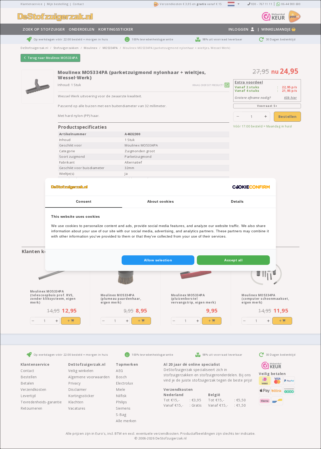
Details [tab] (237, 201)
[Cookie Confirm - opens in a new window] (251, 187)
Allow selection (158, 260)
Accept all (233, 260)
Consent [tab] (84, 201)
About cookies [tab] (160, 201)
